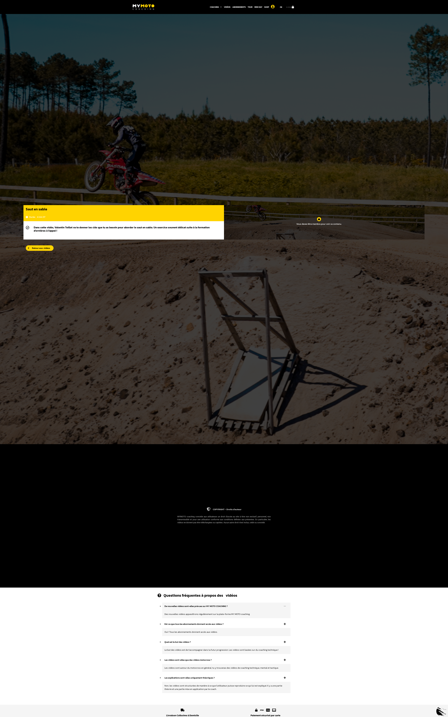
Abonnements (239, 7)
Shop (266, 7)
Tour (250, 7)
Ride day (258, 7)
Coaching (214, 7)
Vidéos (227, 7)
